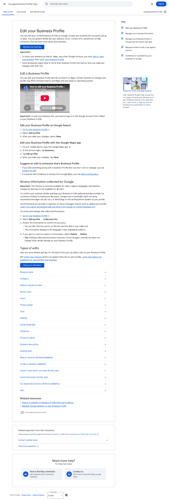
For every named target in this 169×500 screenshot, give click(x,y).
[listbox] (55, 495)
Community (21, 12)
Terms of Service (38, 495)
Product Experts (52, 434)
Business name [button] (26, 272)
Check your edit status (32, 265)
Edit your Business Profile (136, 28)
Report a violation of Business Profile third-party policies (48, 402)
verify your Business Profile (51, 59)
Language (53, 492)
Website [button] (23, 318)
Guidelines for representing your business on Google (138, 57)
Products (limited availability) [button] (33, 364)
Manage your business (32, 47)
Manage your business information (139, 33)
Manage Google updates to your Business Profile (44, 406)
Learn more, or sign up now (138, 102)
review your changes (33, 257)
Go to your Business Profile (35, 129)
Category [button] (24, 279)
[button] (4, 4)
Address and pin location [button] (31, 285)
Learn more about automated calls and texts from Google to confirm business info (57, 207)
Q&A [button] (22, 390)
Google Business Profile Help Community (82, 434)
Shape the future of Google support (137, 91)
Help (123, 22)
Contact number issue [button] (28, 440)
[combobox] (91, 4)
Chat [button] (22, 311)
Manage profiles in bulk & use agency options (140, 48)
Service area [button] (25, 292)
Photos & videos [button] (27, 338)
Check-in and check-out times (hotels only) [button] (39, 370)
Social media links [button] (27, 325)
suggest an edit (29, 171)
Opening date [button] (26, 351)
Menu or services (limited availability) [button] (36, 357)
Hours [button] (22, 298)
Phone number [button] (26, 305)
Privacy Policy (26, 495)
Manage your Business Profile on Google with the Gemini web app (138, 40)
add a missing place (89, 174)
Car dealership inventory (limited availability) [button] (40, 384)
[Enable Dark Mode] (66, 495)
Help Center (8, 12)
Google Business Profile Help (22, 4)
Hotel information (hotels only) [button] (34, 377)
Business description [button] (29, 344)
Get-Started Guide (37, 12)
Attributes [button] (24, 331)
